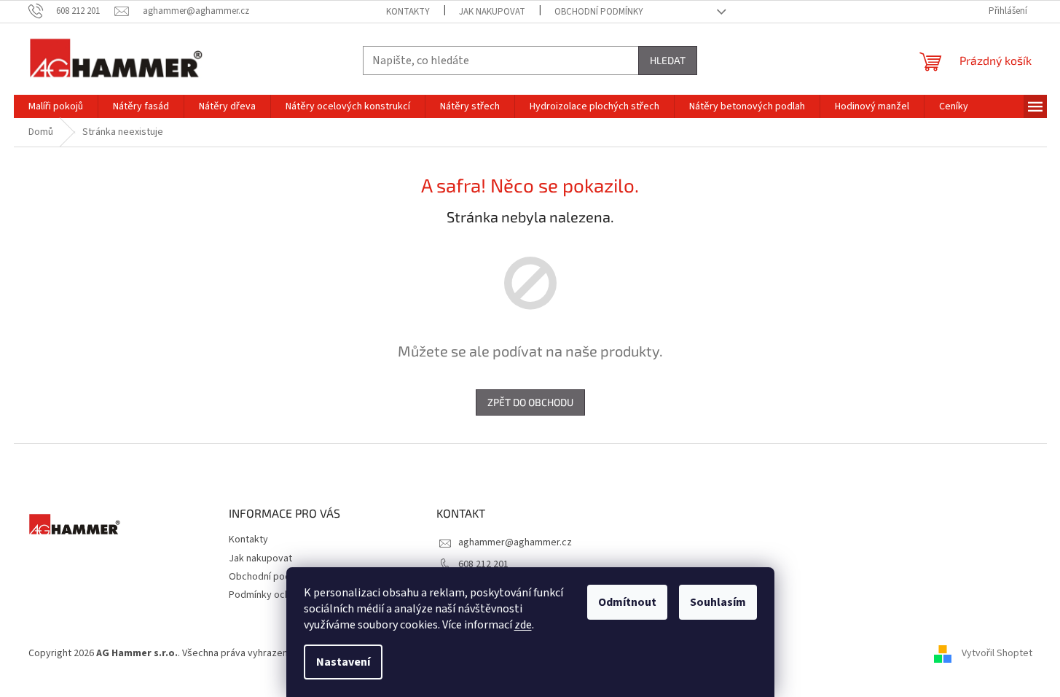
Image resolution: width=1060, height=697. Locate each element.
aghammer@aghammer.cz (515, 542)
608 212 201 (483, 564)
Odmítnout (627, 602)
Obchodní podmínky (598, 11)
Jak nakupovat (492, 11)
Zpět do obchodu (530, 402)
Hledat (668, 60)
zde (523, 625)
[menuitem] (56, 106)
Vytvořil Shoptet (997, 654)
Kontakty (408, 11)
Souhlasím (718, 602)
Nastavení (343, 662)
